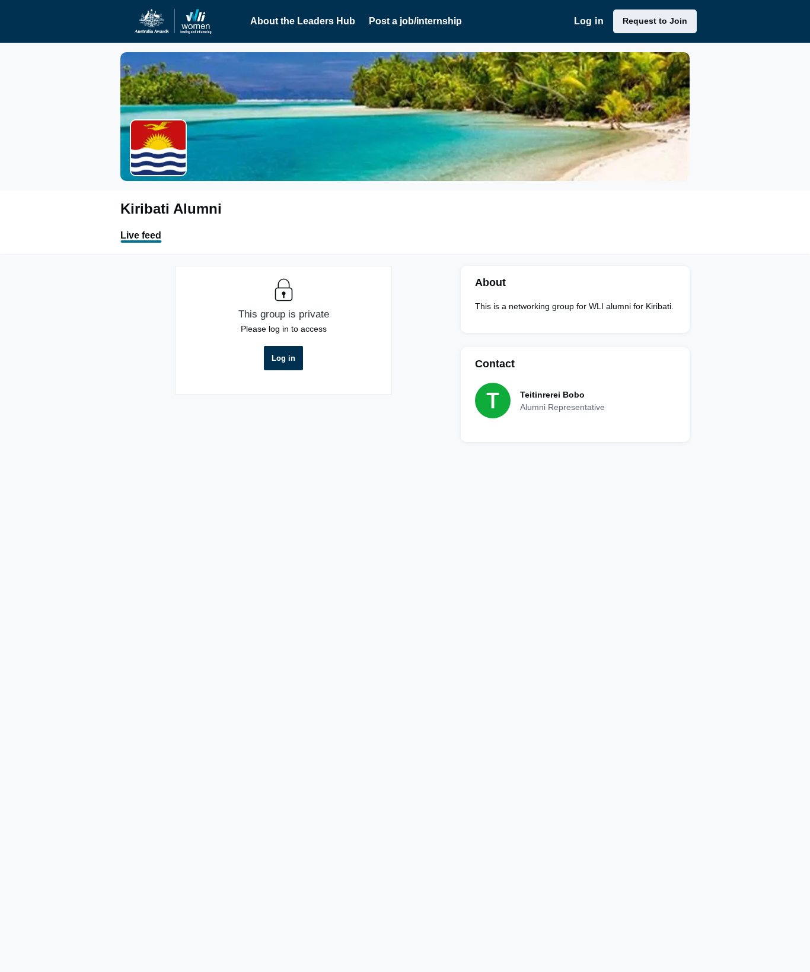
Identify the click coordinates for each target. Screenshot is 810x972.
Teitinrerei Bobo (552, 394)
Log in (589, 21)
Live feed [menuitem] (140, 235)
